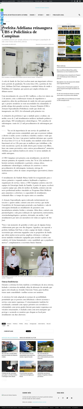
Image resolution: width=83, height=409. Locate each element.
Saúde (4, 325)
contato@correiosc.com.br (39, 402)
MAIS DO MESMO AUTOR (28, 338)
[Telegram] (2, 23)
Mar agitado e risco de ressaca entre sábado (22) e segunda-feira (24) (68, 82)
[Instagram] (74, 1)
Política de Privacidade (65, 407)
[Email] (2, 26)
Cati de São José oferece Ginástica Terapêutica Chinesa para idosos (45, 375)
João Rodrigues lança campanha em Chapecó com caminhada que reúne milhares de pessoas (68, 76)
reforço (26, 323)
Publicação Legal (38, 1)
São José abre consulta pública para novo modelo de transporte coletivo (9, 355)
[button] (79, 15)
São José (48, 323)
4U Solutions (75, 407)
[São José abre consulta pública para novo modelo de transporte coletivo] (10, 346)
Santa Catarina (41, 323)
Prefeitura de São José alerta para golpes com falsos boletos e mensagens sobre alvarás (9, 375)
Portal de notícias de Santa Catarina (15, 15)
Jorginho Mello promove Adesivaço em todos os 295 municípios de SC (68, 99)
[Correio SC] (41, 7)
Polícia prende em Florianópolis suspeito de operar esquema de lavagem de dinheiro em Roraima (68, 88)
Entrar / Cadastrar (21, 1)
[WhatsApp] (2, 10)
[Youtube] (80, 1)
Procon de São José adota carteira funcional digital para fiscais (27, 375)
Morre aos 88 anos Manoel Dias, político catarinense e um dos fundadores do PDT (67, 70)
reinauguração (33, 323)
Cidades (32, 15)
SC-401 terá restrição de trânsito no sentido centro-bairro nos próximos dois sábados (68, 94)
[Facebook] (72, 1)
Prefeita (21, 323)
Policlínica (15, 323)
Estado (40, 15)
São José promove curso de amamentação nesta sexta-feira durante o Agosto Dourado (27, 355)
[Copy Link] (2, 29)
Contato (50, 1)
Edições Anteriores (29, 1)
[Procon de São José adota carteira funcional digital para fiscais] (28, 366)
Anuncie (45, 1)
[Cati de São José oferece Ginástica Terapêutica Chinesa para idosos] (46, 366)
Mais (47, 15)
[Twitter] (77, 1)
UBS (8, 325)
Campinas (9, 323)
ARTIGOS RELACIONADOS (10, 338)
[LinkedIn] (2, 20)
